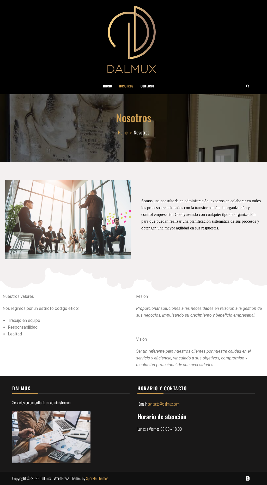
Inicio (107, 86)
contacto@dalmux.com (163, 404)
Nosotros (126, 86)
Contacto (147, 86)
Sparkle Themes (97, 478)
